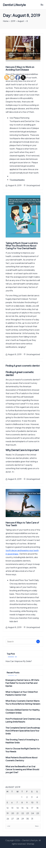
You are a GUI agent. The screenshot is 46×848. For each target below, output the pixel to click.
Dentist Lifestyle (14, 4)
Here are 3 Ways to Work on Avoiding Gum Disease (20, 68)
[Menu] (42, 4)
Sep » (37, 826)
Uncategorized (33, 185)
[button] (38, 641)
